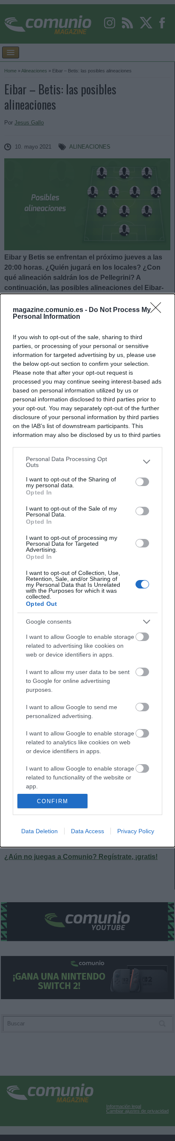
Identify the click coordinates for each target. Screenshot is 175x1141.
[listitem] (87, 462)
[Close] (158, 310)
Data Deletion (39, 831)
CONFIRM (52, 801)
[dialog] (87, 571)
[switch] (142, 482)
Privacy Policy (135, 831)
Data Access (87, 831)
